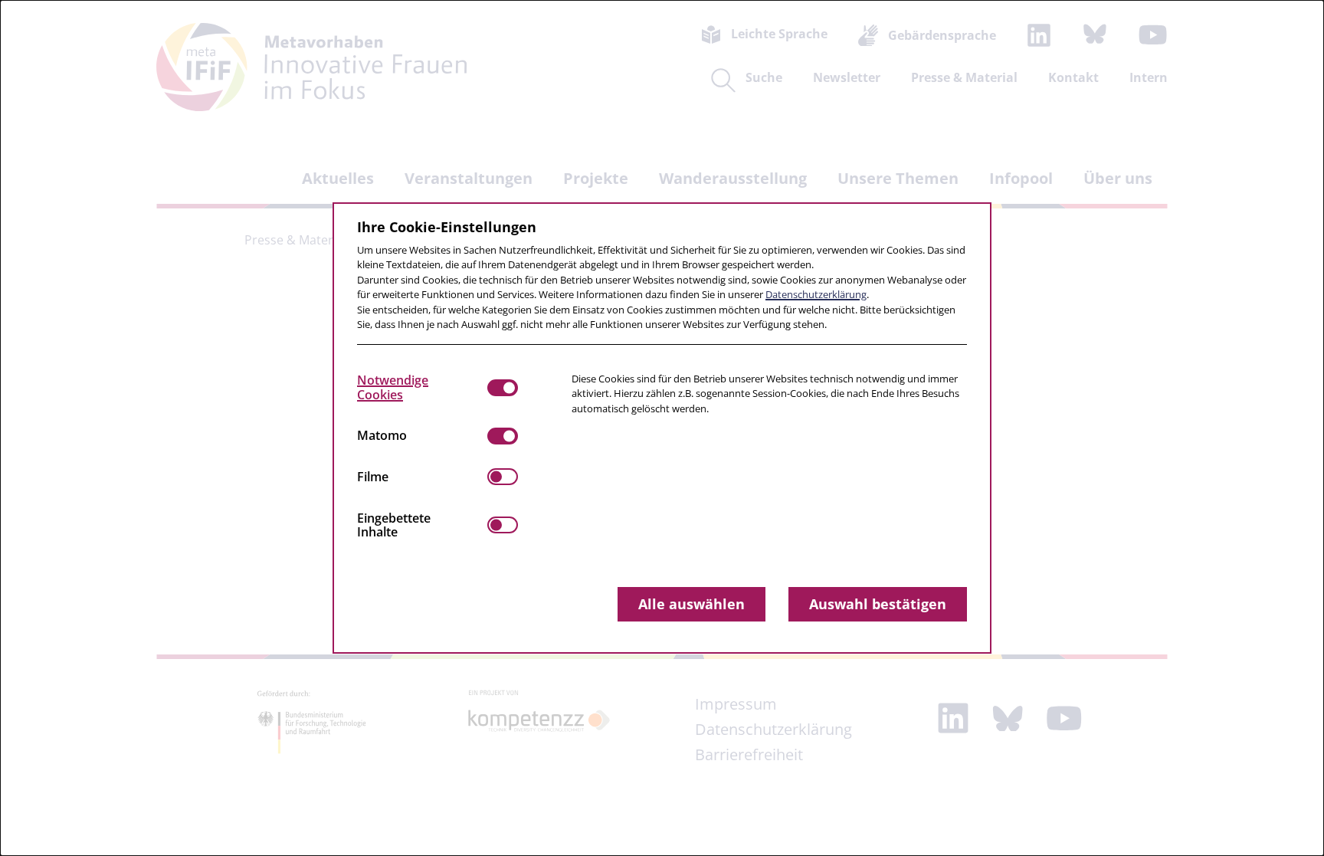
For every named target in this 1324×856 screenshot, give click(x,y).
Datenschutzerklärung (816, 294)
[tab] (422, 388)
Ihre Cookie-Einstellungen (446, 227)
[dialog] (662, 428)
